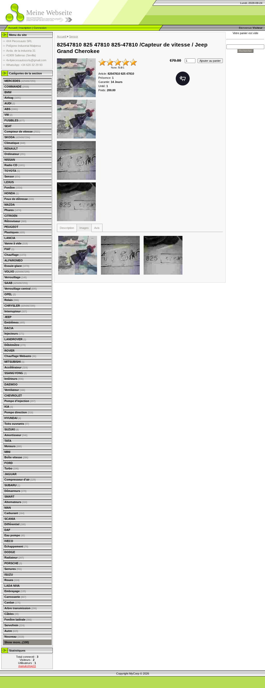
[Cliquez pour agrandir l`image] (76, 77)
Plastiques (14, 232)
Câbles (11, 613)
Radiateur (14, 557)
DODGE (9, 552)
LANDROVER (15, 339)
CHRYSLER (19, 305)
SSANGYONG (15, 373)
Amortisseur (15, 435)
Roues (11, 580)
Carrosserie (15, 596)
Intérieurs (14, 378)
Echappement (16, 546)
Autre (11, 630)
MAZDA (9, 204)
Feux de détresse (19, 198)
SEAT (8, 126)
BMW (7, 92)
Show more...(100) (16, 642)
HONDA (11, 193)
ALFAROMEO (13, 260)
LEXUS (9, 182)
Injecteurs (14, 333)
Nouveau (14, 636)
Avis (97, 227)
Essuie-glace (16, 265)
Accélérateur (16, 367)
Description (67, 227)
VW (8, 114)
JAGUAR (10, 474)
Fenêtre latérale (18, 619)
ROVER (9, 350)
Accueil (12, 27)
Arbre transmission (20, 608)
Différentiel (15, 524)
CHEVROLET (13, 395)
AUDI (9, 103)
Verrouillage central (20, 288)
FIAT (9, 249)
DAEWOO (11, 384)
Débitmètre (15, 344)
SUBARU (12, 485)
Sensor (12, 176)
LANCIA (9, 237)
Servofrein (14, 625)
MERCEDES (19, 80)
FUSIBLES (14, 120)
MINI (7, 451)
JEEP (7, 317)
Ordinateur (14, 154)
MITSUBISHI (14, 361)
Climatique (14, 142)
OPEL (10, 294)
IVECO (8, 541)
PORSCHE (13, 563)
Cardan (12, 602)
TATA (7, 440)
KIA (8, 406)
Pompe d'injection (19, 401)
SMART (9, 496)
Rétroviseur (15, 221)
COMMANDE (16, 86)
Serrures (13, 568)
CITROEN (10, 215)
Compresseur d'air (20, 479)
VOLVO (17, 271)
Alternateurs (15, 502)
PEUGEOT (11, 226)
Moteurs (13, 446)
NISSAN (9, 159)
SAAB (16, 282)
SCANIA (9, 518)
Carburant (14, 513)
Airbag (12, 97)
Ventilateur (14, 389)
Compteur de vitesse (22, 131)
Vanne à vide (16, 243)
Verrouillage (15, 277)
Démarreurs (15, 490)
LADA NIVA (12, 585)
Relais (11, 300)
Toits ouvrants (16, 423)
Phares (12, 210)
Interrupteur (15, 311)
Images (84, 227)
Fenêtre (13, 187)
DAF (7, 529)
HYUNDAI (12, 418)
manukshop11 (27, 666)
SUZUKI (11, 429)
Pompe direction (18, 412)
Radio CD (14, 165)
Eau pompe (14, 535)
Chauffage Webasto (20, 356)
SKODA (17, 137)
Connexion (40, 27)
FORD (8, 463)
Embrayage (15, 591)
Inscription (25, 27)
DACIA (8, 328)
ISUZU (8, 574)
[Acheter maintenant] (183, 79)
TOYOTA (12, 170)
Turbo (11, 468)
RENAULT (11, 148)
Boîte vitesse (16, 457)
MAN (7, 507)
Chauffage (15, 254)
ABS (11, 109)
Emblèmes (14, 322)
